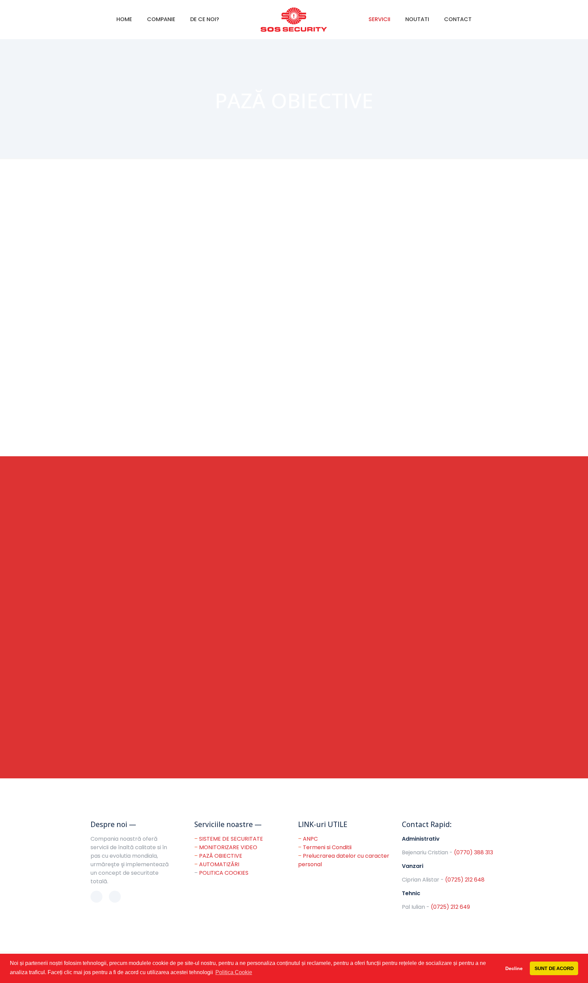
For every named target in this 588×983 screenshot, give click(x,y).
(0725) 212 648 (465, 880)
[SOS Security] (294, 19)
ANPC (310, 839)
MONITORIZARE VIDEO (228, 847)
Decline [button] (514, 968)
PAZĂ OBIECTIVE (220, 856)
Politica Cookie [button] (233, 972)
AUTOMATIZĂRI (219, 864)
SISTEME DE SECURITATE (231, 839)
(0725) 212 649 (450, 907)
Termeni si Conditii (327, 847)
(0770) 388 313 (473, 852)
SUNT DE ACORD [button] (554, 968)
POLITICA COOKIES (223, 873)
